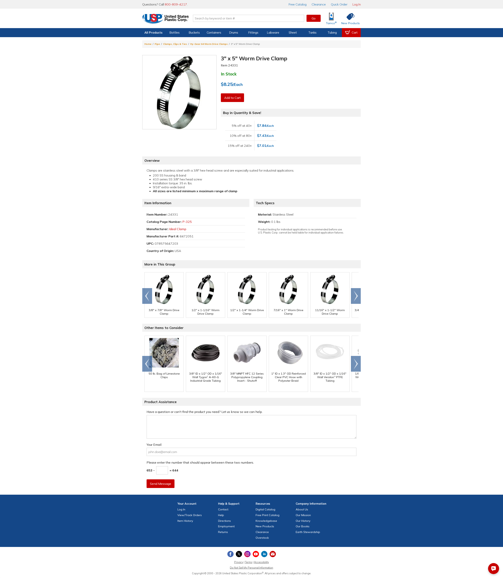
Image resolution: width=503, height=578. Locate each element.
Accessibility (261, 562)
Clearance (319, 4)
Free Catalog (267, 515)
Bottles (174, 32)
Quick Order (339, 4)
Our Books (302, 526)
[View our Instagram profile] (247, 554)
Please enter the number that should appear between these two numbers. (200, 462)
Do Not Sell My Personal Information (251, 567)
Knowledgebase (266, 521)
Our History (303, 521)
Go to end (147, 296)
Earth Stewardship (308, 532)
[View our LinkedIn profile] (264, 554)
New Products (265, 526)
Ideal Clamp (177, 229)
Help (221, 515)
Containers (214, 32)
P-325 (187, 222)
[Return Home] (165, 19)
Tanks (312, 32)
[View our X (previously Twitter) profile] (239, 554)
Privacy (238, 562)
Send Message (160, 484)
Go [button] (314, 18)
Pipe (157, 43)
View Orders (189, 515)
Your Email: (154, 445)
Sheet (293, 32)
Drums (233, 32)
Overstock (262, 537)
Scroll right (356, 296)
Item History (185, 521)
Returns (223, 532)
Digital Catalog (265, 509)
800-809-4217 (176, 4)
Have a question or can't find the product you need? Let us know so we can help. (205, 412)
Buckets (194, 32)
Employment (226, 526)
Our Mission (303, 515)
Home (147, 43)
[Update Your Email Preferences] (273, 554)
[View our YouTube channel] (256, 554)
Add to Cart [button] (232, 98)
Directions (224, 521)
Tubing (332, 32)
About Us (302, 509)
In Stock (229, 73)
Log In (356, 4)
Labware (273, 32)
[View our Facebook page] (230, 554)
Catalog (298, 4)
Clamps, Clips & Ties (175, 43)
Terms (248, 562)
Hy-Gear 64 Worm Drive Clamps (209, 43)
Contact (223, 509)
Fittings (253, 32)
